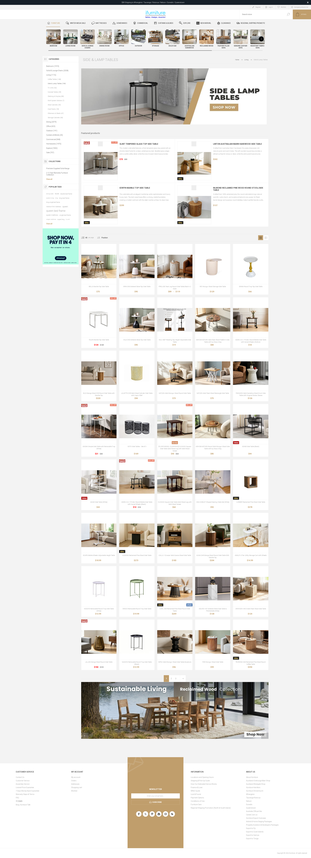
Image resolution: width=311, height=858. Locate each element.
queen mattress (52, 215)
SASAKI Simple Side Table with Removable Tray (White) (99, 448)
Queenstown (251, 808)
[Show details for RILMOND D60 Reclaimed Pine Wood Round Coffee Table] (250, 642)
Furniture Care (196, 804)
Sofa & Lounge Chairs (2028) (57, 71)
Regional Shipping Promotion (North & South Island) (211, 808)
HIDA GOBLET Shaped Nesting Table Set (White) (212, 502)
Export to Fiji (250, 828)
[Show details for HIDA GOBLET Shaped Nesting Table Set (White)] (212, 482)
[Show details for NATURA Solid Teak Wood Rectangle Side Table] (212, 373)
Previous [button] (84, 736)
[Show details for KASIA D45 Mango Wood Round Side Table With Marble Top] (212, 535)
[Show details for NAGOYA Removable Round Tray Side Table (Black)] (136, 642)
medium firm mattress (53, 207)
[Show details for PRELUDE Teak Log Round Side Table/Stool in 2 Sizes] (174, 266)
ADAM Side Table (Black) (250, 446)
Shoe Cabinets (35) (54, 105)
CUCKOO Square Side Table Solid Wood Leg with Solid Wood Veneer (175, 503)
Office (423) (50, 126)
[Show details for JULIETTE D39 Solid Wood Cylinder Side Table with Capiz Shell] (136, 373)
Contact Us (20, 777)
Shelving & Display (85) (56, 96)
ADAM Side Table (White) (98, 502)
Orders (73, 781)
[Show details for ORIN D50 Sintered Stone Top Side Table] (136, 266)
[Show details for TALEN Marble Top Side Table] (99, 319)
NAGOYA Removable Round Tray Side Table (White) (99, 610)
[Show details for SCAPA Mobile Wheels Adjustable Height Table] (99, 535)
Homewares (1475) (53, 144)
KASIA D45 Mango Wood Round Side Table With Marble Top (212, 556)
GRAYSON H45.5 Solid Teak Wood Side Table (250, 609)
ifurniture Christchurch (254, 791)
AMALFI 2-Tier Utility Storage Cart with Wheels (251, 555)
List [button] (266, 237)
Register (258, 7)
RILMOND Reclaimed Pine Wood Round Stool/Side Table (238, 189)
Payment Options (197, 798)
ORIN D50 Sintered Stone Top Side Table (136, 286)
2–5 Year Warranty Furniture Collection (57, 174)
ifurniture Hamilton (253, 787)
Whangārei (250, 794)
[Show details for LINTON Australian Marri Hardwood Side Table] (194, 163)
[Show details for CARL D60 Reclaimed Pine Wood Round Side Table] (174, 588)
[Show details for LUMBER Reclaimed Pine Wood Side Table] (250, 482)
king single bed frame (53, 202)
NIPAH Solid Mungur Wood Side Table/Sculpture (174, 662)
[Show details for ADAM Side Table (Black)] (250, 426)
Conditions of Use (197, 801)
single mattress (51, 219)
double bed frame (66, 194)
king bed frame (64, 198)
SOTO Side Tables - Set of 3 (137, 446)
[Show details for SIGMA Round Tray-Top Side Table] (250, 266)
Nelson (249, 801)
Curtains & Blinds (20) (54, 135)
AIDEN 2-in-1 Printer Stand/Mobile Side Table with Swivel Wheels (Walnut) (250, 341)
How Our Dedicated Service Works (204, 784)
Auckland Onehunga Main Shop (258, 781)
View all (49, 179)
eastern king (50, 198)
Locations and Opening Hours (202, 777)
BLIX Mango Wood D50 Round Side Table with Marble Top (99, 394)
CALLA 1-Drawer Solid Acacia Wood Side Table (175, 555)
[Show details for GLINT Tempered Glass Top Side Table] (101, 163)
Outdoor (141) (51, 131)
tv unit (68, 219)
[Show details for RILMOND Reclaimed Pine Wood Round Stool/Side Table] (194, 207)
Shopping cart (76, 787)
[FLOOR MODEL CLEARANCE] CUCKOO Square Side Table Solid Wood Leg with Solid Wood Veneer (175, 449)
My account (75, 777)
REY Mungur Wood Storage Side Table (213, 286)
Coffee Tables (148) (54, 79)
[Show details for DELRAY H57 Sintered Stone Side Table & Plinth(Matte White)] (212, 588)
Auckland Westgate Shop (255, 784)
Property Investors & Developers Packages (262, 825)
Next (183, 678)
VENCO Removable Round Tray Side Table (136, 609)
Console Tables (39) (54, 92)
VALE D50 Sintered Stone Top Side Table (137, 340)
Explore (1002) (51, 148)
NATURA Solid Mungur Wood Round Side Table (175, 393)
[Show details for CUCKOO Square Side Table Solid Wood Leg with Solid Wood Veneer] (174, 482)
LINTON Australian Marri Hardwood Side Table (237, 144)
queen (65, 206)
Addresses (75, 784)
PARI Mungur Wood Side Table (212, 662)
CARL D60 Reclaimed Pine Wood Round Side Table (175, 610)
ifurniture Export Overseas (256, 818)
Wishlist (74, 791)
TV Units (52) (52, 88)
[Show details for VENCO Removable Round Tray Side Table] (136, 588)
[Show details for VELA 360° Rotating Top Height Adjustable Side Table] (174, 319)
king (56, 198)
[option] (175, 710)
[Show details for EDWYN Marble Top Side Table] (101, 207)
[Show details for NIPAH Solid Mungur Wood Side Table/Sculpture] (174, 642)
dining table (50, 194)
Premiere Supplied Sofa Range (57, 168)
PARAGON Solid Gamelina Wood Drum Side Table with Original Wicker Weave (251, 394)
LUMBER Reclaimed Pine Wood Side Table (250, 502)
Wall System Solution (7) (56, 100)
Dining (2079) (51, 122)
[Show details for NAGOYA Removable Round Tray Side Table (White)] (99, 588)
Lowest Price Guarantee (25, 787)
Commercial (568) (53, 139)
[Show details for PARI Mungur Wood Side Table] (212, 642)
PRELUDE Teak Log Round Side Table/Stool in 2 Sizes (175, 288)
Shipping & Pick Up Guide (200, 781)
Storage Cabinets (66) (55, 117)
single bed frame (65, 215)
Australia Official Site (254, 811)
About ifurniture (252, 777)
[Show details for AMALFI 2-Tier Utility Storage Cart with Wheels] (250, 535)
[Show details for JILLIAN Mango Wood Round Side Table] (99, 642)
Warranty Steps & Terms (25, 794)
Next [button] (264, 736)
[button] (261, 38)
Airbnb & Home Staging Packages (259, 821)
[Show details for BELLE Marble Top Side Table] (99, 266)
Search (288, 14)
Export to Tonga (252, 839)
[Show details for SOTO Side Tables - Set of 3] (136, 426)
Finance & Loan (197, 787)
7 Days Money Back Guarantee (27, 791)
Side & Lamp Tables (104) (57, 83)
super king (61, 219)
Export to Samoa (252, 835)
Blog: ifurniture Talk (23, 805)
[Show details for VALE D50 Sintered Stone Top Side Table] (136, 319)
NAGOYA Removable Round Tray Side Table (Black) (137, 663)
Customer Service (22, 781)
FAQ (17, 798)
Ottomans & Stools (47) (56, 113)
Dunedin (249, 804)
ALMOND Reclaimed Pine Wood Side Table (136, 555)
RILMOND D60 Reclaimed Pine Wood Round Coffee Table (251, 663)
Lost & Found (196, 794)
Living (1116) (51, 75)
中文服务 (19, 801)
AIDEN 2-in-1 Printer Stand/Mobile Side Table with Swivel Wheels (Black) (136, 503)
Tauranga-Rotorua (253, 798)
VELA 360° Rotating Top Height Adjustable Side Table (175, 341)
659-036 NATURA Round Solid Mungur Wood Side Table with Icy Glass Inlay (213, 448)
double (57, 194)
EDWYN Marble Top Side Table (135, 188)
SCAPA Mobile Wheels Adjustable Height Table (99, 555)
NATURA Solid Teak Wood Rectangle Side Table (213, 393)
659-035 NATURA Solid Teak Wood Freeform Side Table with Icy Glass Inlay (212, 341)
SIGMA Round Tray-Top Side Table (250, 286)
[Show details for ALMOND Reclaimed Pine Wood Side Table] (136, 535)
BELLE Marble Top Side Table (99, 286)
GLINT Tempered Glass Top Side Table (139, 144)
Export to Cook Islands (254, 832)
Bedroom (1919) (52, 66)
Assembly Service (22, 784)
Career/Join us (251, 815)
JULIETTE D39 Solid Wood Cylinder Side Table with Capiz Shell (136, 394)
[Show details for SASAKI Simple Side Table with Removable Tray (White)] (99, 426)
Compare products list (301, 7)
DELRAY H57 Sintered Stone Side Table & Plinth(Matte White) (213, 610)
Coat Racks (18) (53, 109)
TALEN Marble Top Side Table (99, 340)
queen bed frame (55, 210)
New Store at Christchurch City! (153, 2)
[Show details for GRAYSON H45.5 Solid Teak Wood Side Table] (250, 588)
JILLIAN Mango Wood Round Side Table (98, 662)
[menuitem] (42, 777)
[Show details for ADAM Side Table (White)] (99, 482)
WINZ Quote (195, 791)
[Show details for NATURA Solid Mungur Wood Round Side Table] (174, 373)
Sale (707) (50, 153)
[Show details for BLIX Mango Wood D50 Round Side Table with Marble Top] (99, 373)
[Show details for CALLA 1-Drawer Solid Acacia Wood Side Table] (174, 535)
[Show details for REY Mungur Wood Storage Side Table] (212, 266)
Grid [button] (260, 237)
